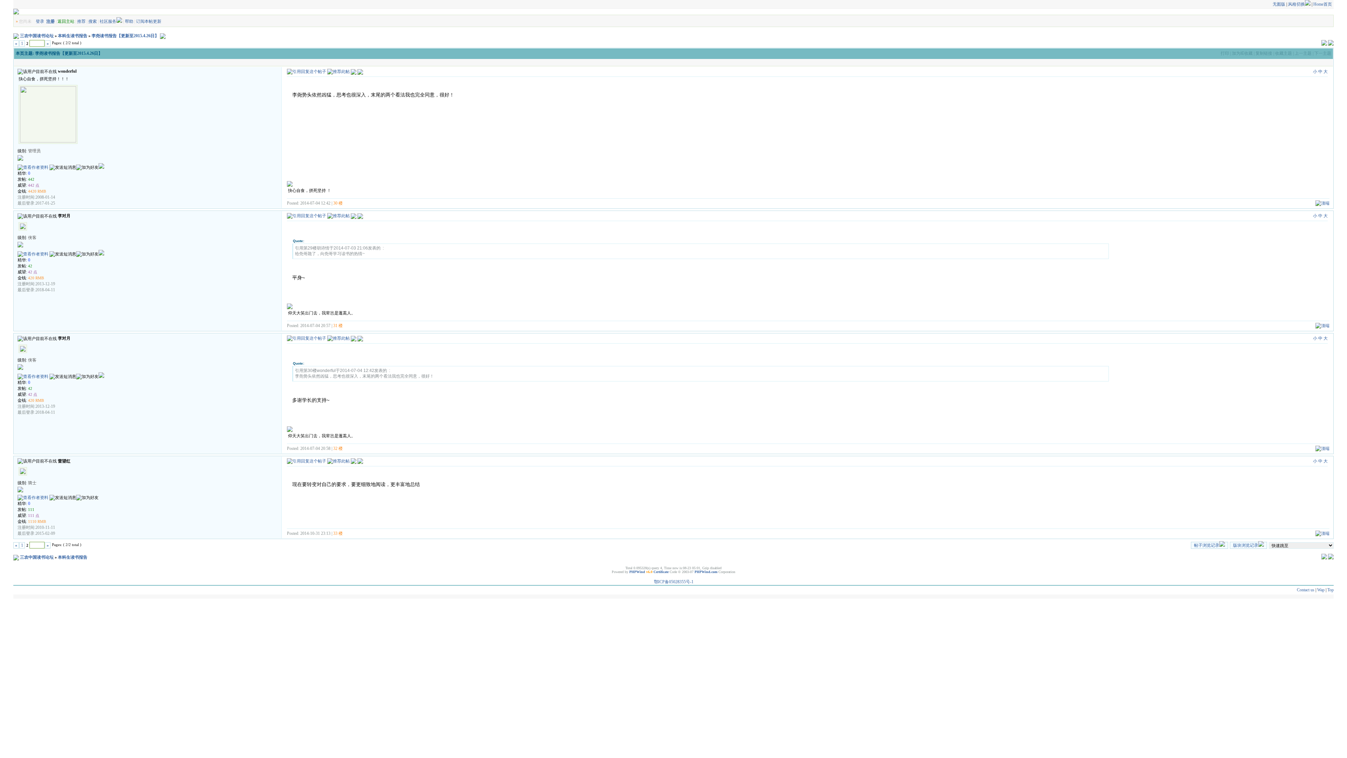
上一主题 (1303, 53)
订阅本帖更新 (148, 21)
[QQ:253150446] (101, 167)
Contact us (1305, 589)
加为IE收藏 (1242, 53)
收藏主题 (1283, 53)
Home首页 (1322, 4)
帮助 (129, 21)
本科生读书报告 (72, 35)
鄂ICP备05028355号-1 (673, 581)
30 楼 (338, 203)
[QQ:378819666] (101, 254)
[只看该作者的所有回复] (360, 71)
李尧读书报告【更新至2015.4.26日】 (125, 35)
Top (1330, 589)
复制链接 (1263, 53)
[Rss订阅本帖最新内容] (163, 35)
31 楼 (338, 325)
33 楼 (338, 533)
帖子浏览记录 (1206, 545)
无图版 (1279, 4)
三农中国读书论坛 (37, 35)
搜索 (92, 21)
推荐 (81, 21)
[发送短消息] (62, 168)
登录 (40, 21)
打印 (1225, 53)
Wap (1321, 589)
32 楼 (338, 448)
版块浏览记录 (1245, 545)
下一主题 (1322, 53)
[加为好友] (87, 168)
